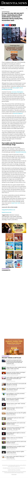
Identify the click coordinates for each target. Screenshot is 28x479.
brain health (13, 216)
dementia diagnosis (18, 113)
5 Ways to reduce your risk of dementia (14, 437)
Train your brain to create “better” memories (15, 403)
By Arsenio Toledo (14, 386)
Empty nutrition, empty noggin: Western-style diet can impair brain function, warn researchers (15, 378)
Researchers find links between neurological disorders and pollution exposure (15, 373)
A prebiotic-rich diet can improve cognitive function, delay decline (15, 452)
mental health (18, 218)
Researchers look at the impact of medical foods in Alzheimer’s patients (15, 399)
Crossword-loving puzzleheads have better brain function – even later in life (15, 428)
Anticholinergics (6, 216)
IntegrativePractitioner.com (8, 209)
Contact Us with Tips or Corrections (14, 469)
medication (12, 218)
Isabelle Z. (10, 22)
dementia (19, 216)
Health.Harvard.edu (6, 212)
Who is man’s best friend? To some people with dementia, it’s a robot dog (16, 384)
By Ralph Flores (13, 391)
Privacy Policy (14, 474)
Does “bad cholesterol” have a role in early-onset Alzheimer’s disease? (15, 389)
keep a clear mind (15, 203)
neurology (4, 219)
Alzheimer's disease (14, 215)
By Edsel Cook (13, 410)
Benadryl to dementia (20, 152)
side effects (15, 219)
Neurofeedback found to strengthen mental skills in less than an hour (15, 447)
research (9, 219)
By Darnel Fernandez (14, 430)
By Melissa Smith (13, 420)
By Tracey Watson (14, 454)
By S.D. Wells (13, 396)
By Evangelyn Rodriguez (15, 401)
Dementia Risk (5, 218)
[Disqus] (14, 288)
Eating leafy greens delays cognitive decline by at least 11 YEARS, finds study (16, 368)
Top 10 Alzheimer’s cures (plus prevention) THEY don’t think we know (15, 394)
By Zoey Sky (13, 381)
